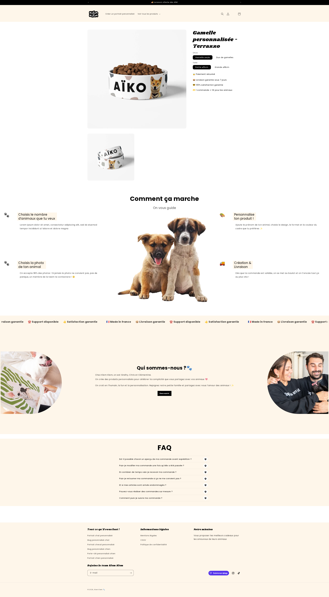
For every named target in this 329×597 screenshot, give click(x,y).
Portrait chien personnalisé (100, 558)
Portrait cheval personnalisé (101, 544)
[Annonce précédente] (88, 2)
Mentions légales (148, 535)
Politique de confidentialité (153, 544)
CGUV (143, 540)
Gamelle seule (202, 57)
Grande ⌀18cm (222, 67)
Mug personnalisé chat (98, 540)
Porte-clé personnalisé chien (101, 553)
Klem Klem (98, 590)
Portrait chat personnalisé (100, 535)
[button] (148, 14)
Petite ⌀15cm (201, 67)
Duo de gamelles (224, 57)
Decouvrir (164, 393)
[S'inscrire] (131, 573)
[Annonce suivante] (241, 2)
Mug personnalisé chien (98, 549)
